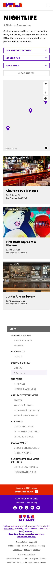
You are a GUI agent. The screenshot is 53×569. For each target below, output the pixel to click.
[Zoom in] (45, 83)
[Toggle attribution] (46, 148)
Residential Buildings (27, 431)
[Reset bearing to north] (45, 92)
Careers (27, 549)
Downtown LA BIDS (25, 472)
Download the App (26, 536)
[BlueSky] (32, 508)
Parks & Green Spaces (26, 415)
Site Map (36, 549)
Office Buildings (23, 426)
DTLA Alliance (29, 554)
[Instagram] (15, 508)
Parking (18, 345)
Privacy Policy (21, 542)
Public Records (14, 546)
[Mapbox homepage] (11, 148)
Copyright (33, 542)
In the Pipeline (22, 453)
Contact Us (17, 549)
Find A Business (23, 340)
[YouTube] (38, 508)
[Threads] (26, 508)
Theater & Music (23, 405)
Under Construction (26, 447)
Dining (18, 367)
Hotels (18, 356)
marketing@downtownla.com (34, 562)
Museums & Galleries (26, 410)
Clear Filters (26, 73)
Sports (18, 400)
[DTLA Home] (12, 5)
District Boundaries (26, 467)
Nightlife (19, 372)
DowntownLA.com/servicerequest (24, 533)
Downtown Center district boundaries (27, 527)
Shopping (19, 384)
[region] (27, 116)
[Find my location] (45, 98)
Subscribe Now (24, 491)
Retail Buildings (23, 436)
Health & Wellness (25, 389)
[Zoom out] (45, 88)
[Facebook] (21, 508)
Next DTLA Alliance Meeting (33, 546)
